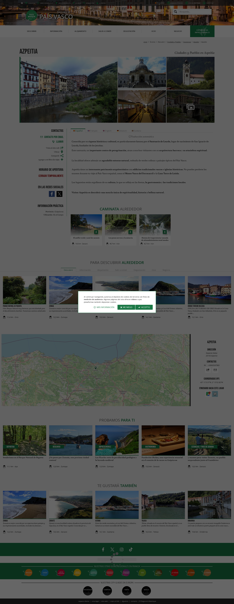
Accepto (145, 307)
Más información (105, 307)
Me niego (127, 307)
